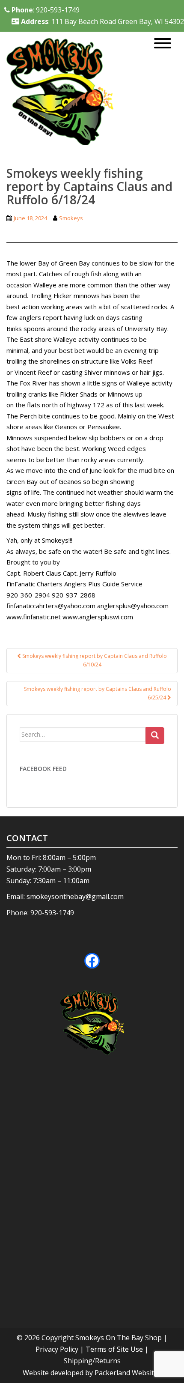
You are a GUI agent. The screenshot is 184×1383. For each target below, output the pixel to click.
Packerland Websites (128, 1372)
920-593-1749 (52, 912)
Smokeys (71, 218)
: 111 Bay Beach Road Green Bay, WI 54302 (102, 21)
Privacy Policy (57, 1349)
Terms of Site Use (114, 1349)
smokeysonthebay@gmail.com (75, 896)
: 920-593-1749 (46, 10)
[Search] (154, 735)
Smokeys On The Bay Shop (119, 1337)
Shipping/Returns (92, 1360)
